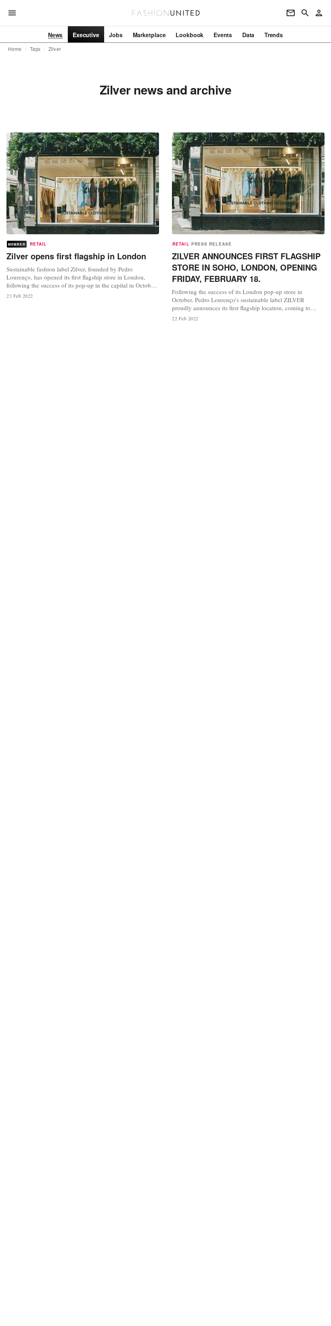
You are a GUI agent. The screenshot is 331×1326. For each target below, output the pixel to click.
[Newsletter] (290, 13)
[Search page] (305, 13)
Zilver (54, 49)
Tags (35, 49)
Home (15, 49)
